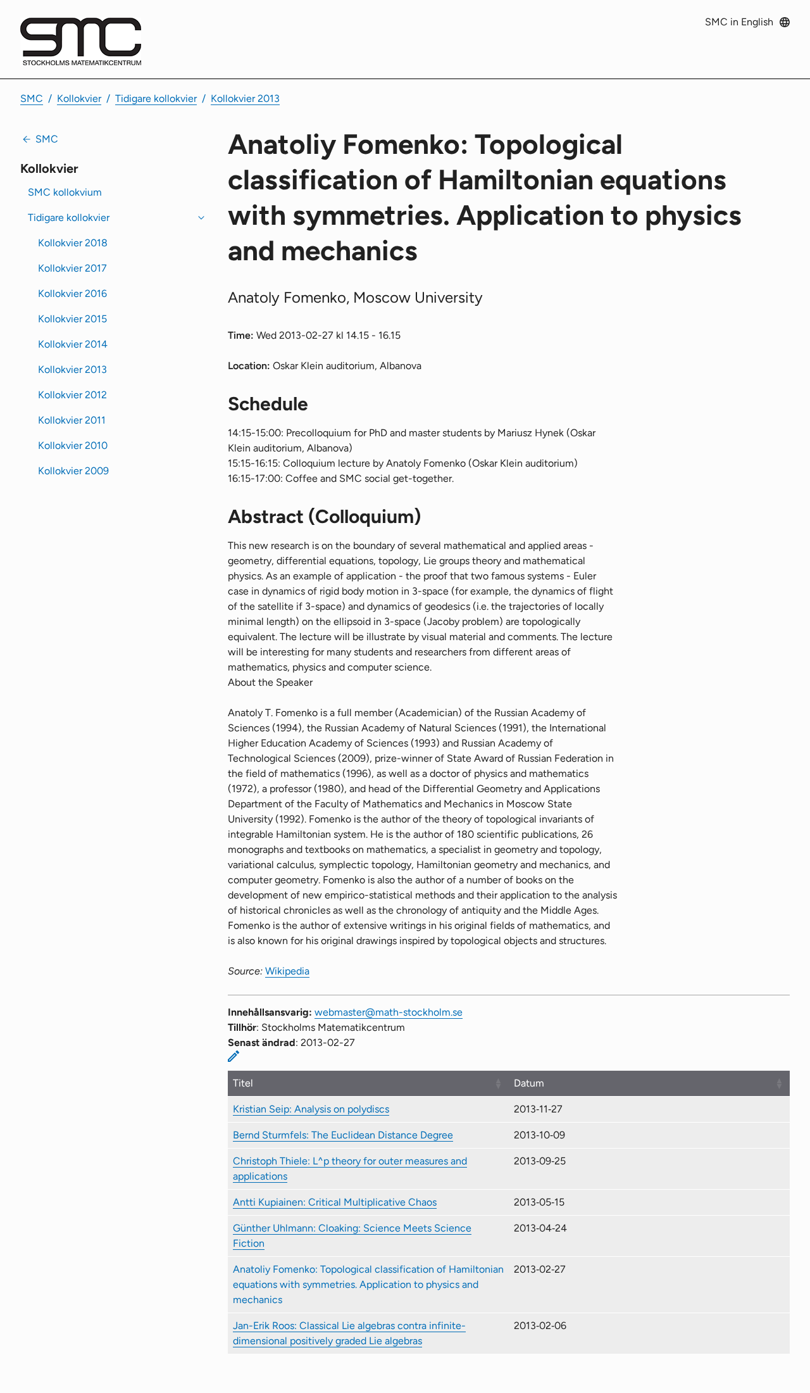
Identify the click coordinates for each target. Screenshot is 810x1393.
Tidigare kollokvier (156, 98)
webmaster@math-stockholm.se (389, 1012)
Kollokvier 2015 (72, 319)
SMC (31, 98)
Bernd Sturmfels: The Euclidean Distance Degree (343, 1135)
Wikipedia (287, 971)
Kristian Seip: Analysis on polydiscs (311, 1109)
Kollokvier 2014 (73, 344)
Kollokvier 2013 (245, 98)
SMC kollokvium (65, 192)
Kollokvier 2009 (73, 471)
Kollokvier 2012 (72, 395)
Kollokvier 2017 (72, 268)
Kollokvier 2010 (73, 445)
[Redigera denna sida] (233, 1056)
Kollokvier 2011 (72, 420)
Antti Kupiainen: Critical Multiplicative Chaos (335, 1202)
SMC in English (739, 22)
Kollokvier (79, 98)
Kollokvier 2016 (72, 293)
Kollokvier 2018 (73, 243)
